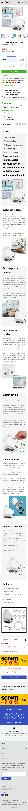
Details (17, 107)
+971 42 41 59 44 (18, 806)
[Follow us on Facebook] (2, 789)
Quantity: (3, 59)
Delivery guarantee (9, 85)
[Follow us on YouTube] (8, 789)
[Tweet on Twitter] (23, 124)
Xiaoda (6, 44)
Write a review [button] (14, 677)
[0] (25, 2)
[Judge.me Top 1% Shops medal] (21, 716)
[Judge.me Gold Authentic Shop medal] (7, 716)
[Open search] (19, 2)
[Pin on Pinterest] (20, 124)
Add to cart (14, 71)
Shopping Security (8, 110)
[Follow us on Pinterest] (5, 789)
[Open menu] (2, 2)
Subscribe (6, 778)
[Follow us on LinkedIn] (11, 789)
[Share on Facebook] (17, 124)
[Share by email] (25, 124)
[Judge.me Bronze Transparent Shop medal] (14, 716)
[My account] (22, 2)
